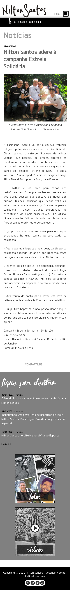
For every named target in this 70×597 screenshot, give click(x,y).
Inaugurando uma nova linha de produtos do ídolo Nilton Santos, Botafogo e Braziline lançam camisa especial (33, 419)
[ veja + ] (6, 443)
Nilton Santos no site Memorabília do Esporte (30, 435)
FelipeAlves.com (35, 576)
